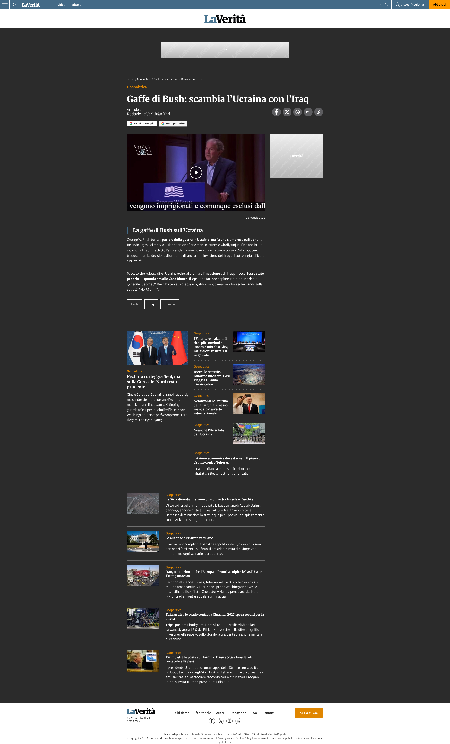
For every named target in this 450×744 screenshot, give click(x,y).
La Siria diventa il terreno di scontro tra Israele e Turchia (209, 499)
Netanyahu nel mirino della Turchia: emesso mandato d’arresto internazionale (211, 407)
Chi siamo (182, 713)
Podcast (75, 5)
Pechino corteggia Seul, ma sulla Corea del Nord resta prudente (153, 381)
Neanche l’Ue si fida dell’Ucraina (209, 432)
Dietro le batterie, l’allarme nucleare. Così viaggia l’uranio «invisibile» (212, 378)
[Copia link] (318, 112)
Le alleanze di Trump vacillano (189, 538)
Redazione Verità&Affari (148, 114)
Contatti (268, 713)
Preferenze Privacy (264, 738)
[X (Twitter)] (221, 721)
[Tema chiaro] (381, 4)
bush (134, 304)
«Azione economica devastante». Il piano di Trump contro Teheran (228, 460)
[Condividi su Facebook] (276, 112)
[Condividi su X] (287, 112)
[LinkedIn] (238, 721)
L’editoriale (203, 713)
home (130, 79)
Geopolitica (144, 79)
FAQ (254, 713)
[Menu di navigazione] (5, 5)
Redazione (238, 713)
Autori (220, 713)
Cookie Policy (243, 738)
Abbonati (439, 4)
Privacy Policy (225, 738)
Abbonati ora (309, 712)
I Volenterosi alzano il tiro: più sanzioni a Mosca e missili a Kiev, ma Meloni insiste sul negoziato (211, 347)
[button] (196, 172)
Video (61, 5)
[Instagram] (229, 721)
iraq (151, 304)
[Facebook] (212, 721)
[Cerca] (14, 5)
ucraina (170, 304)
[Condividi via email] (308, 112)
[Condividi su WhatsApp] (297, 112)
